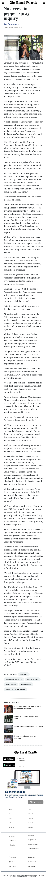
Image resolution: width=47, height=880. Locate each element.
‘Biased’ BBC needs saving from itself (28, 726)
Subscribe (12, 845)
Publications (32, 679)
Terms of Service (33, 848)
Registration (32, 840)
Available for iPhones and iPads (22, 759)
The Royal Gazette (14, 679)
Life (10, 823)
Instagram (13, 866)
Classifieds (31, 814)
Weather (30, 818)
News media (11, 684)
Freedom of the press (15, 689)
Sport (10, 818)
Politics (23, 674)
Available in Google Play (20, 765)
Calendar (31, 823)
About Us (11, 836)
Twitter (12, 862)
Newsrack (31, 827)
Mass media (26, 684)
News (10, 809)
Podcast (32, 866)
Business (11, 814)
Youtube (32, 857)
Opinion (11, 827)
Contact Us (12, 840)
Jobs (29, 809)
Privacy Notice (33, 844)
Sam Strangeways (11, 24)
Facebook (12, 857)
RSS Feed (33, 862)
